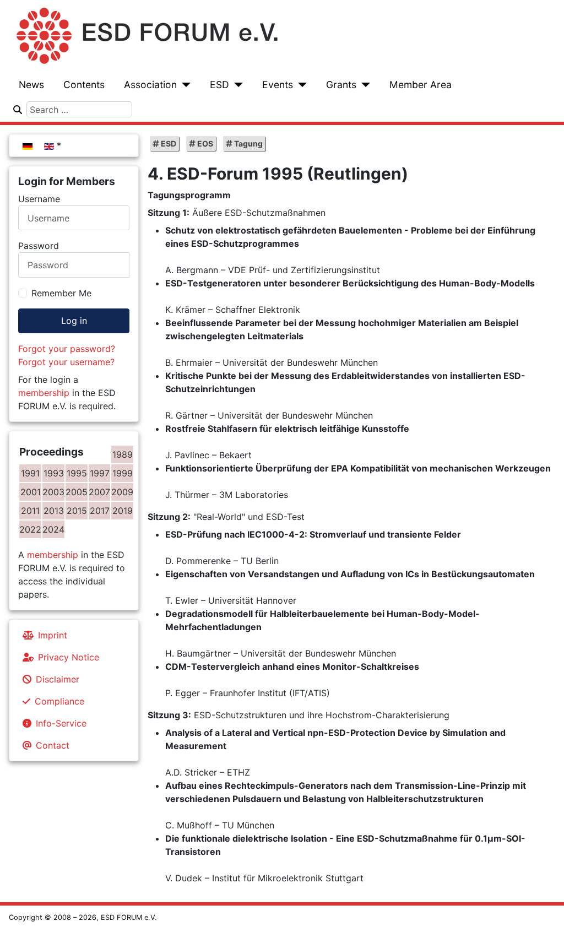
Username (39, 198)
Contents (84, 84)
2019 (122, 510)
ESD (219, 84)
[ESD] (236, 85)
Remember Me (61, 293)
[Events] (300, 85)
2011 (30, 510)
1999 (122, 473)
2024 (53, 529)
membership (43, 392)
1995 (77, 473)
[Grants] (363, 85)
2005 (77, 491)
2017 (100, 510)
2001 (30, 491)
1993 (54, 473)
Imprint (52, 635)
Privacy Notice (68, 657)
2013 (54, 510)
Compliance (59, 701)
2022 (30, 529)
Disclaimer (57, 679)
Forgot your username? (66, 361)
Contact (52, 745)
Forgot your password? (66, 348)
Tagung (247, 143)
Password (38, 245)
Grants (341, 84)
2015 (77, 510)
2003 (53, 491)
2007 (99, 491)
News (31, 84)
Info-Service (61, 723)
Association (150, 84)
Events (277, 84)
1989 (122, 454)
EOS (204, 143)
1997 (100, 473)
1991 (30, 473)
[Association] (184, 85)
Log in (74, 320)
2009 (122, 491)
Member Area (420, 84)
